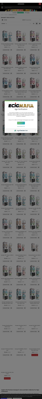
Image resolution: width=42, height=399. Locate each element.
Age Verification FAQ (21, 123)
